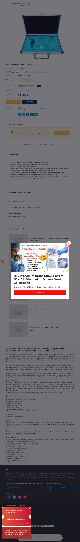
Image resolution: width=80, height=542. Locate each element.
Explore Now (40, 292)
